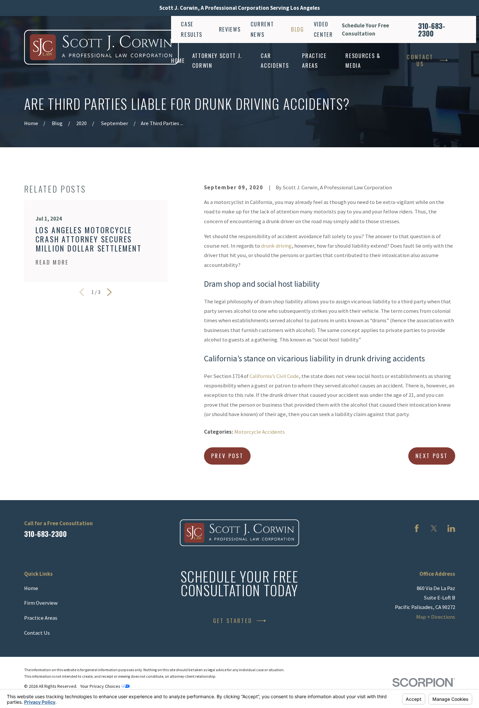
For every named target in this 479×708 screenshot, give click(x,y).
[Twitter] (434, 528)
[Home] (101, 47)
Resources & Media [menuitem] (362, 60)
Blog (297, 29)
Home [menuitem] (178, 60)
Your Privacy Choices (100, 686)
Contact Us (420, 60)
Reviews (230, 29)
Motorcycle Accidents (259, 431)
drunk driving (276, 245)
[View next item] (109, 292)
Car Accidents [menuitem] (275, 60)
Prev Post (227, 456)
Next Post (431, 456)
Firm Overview (41, 603)
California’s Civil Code (274, 376)
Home (31, 588)
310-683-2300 (431, 29)
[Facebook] (416, 528)
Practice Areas (40, 617)
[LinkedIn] (451, 528)
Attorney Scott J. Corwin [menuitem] (217, 60)
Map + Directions (435, 617)
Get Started (233, 620)
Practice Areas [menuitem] (314, 60)
